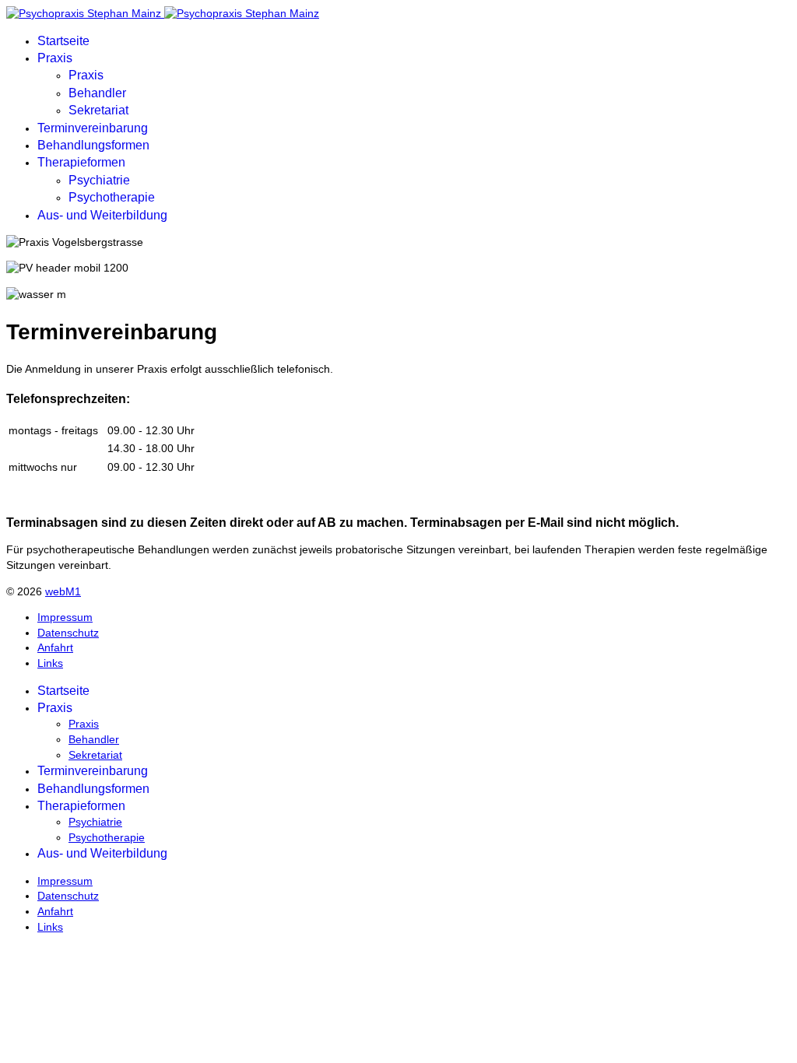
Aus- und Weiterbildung (102, 215)
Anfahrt (55, 647)
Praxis (54, 58)
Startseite (63, 40)
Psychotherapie (111, 197)
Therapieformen (81, 162)
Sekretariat (98, 110)
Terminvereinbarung (92, 128)
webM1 (63, 591)
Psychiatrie (99, 180)
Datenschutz (68, 632)
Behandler (97, 93)
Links (50, 663)
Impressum (65, 617)
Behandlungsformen (93, 145)
